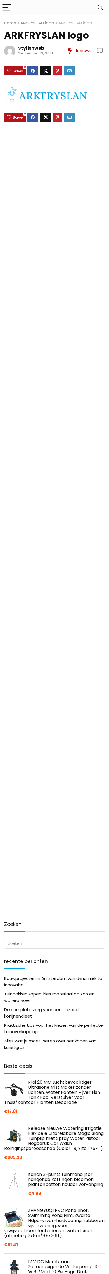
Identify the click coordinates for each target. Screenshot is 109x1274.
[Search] (100, 7)
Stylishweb (31, 48)
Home (10, 23)
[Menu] (6, 7)
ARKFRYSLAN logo (37, 23)
